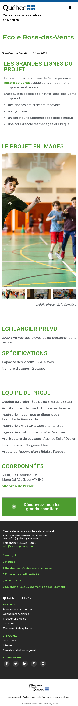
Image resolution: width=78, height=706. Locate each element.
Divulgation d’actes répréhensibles (28, 567)
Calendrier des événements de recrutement (35, 586)
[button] (6, 220)
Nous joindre (13, 555)
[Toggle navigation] (70, 7)
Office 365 (9, 640)
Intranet (8, 645)
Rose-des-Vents (17, 83)
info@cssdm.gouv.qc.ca (18, 546)
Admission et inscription (18, 609)
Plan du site (13, 580)
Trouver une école (14, 618)
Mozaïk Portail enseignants (20, 650)
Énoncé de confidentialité (22, 574)
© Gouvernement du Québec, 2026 (39, 703)
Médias (10, 561)
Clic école (9, 623)
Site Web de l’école (18, 486)
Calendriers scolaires (16, 613)
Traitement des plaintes (18, 628)
